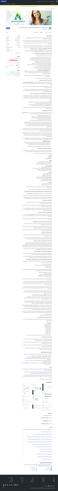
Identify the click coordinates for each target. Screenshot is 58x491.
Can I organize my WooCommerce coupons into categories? (43, 446)
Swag (22, 481)
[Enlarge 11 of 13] (30, 395)
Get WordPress (4, 1)
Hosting (54, 480)
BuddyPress (11, 481)
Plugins (43, 480)
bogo (11, 47)
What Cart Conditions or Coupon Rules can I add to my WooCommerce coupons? (40, 439)
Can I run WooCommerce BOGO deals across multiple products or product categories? (39, 441)
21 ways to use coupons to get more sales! (39, 335)
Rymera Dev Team (47, 469)
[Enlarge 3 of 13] (50, 401)
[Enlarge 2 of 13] (50, 392)
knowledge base (49, 429)
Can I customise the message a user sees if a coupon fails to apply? (42, 444)
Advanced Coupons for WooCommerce (31, 50)
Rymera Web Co (33, 467)
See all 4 (7, 45)
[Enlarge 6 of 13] (40, 391)
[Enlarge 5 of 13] (40, 384)
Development (36, 32)
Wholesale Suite (33, 355)
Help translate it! (23, 6)
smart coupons (8, 47)
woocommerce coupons (9, 50)
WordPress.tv (32, 481)
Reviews (46, 32)
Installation (41, 32)
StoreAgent (26, 358)
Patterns (43, 481)
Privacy (54, 481)
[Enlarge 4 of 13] (50, 405)
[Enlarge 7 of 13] (40, 396)
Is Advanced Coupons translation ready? (46, 451)
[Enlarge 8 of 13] (40, 405)
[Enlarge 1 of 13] (50, 384)
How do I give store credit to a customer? (46, 449)
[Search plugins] (46, 9)
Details (50, 32)
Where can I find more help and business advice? (45, 456)
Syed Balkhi (33, 469)
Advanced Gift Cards (45, 146)
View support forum (17, 75)
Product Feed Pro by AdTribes (29, 360)
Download (8, 28)
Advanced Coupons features (48, 373)
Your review (18, 67)
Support (7, 32)
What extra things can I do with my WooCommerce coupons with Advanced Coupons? (39, 436)
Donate (22, 480)
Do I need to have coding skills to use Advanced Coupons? (43, 434)
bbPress (11, 480)
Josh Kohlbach (45, 28)
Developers (32, 480)
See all (7, 67)
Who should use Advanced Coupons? (46, 431)
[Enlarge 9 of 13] (30, 384)
